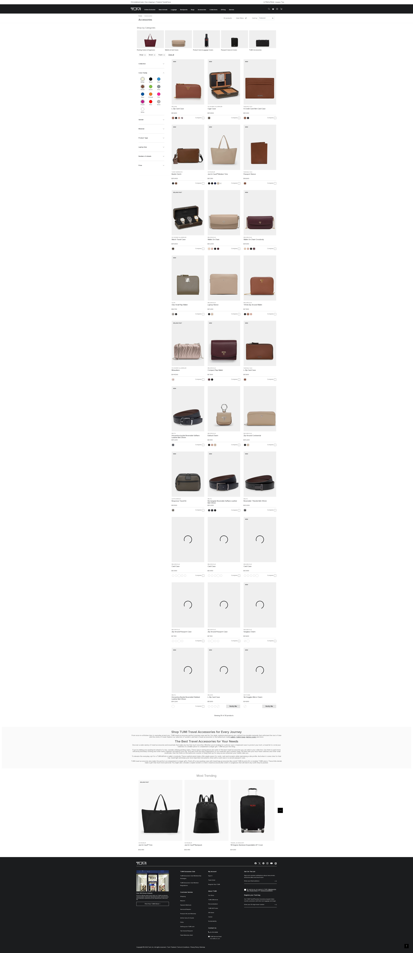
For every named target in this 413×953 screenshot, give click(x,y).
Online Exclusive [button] (149, 9)
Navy (142, 94)
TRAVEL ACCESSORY (237, 843)
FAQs (182, 922)
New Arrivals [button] (163, 9)
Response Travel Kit (179, 501)
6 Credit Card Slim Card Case (254, 109)
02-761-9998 (214, 932)
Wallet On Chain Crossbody (254, 239)
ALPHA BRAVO (176, 499)
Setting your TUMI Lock (187, 926)
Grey (158, 86)
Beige (141, 55)
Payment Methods (185, 905)
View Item (160, 835)
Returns (182, 900)
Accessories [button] (202, 9)
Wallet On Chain (213, 239)
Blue (158, 79)
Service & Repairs (185, 909)
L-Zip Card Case (178, 109)
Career (210, 917)
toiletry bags (240, 737)
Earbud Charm (213, 435)
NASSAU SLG (248, 106)
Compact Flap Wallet (215, 370)
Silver (158, 101)
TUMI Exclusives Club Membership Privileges (190, 877)
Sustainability (212, 921)
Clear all (171, 55)
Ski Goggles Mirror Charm (253, 697)
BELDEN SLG (212, 237)
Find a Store (270, 2)
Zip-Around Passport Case (181, 632)
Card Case (176, 566)
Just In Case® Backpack (193, 845)
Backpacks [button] (183, 9)
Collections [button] (213, 9)
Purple (161, 55)
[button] (151, 63)
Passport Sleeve (250, 174)
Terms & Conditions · (183, 947)
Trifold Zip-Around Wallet (253, 305)
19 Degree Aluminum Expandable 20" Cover (247, 845)
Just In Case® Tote (145, 845)
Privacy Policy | (194, 947)
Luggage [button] (174, 9)
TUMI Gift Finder (213, 908)
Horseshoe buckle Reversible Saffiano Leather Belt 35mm (186, 436)
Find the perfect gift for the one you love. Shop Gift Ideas (150, 2)
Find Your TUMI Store (152, 904)
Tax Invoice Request (186, 931)
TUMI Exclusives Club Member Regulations (189, 884)
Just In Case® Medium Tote (218, 174)
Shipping (183, 896)
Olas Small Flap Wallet (180, 305)
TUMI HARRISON (177, 172)
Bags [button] (192, 9)
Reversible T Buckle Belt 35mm (255, 501)
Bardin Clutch (176, 174)
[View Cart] (281, 9)
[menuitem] (150, 9)
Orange (150, 94)
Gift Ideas (211, 912)
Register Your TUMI (214, 884)
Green (150, 86)
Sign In (210, 876)
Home (140, 16)
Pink (158, 94)
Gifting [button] (223, 9)
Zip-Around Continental (252, 435)
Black (150, 79)
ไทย (282, 2)
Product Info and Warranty (188, 913)
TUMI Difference (213, 899)
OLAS (173, 302)
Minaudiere (176, 370)
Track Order (211, 880)
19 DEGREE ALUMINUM (215, 106)
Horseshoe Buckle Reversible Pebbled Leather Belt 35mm (186, 698)
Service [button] (231, 9)
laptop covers (251, 737)
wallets (233, 737)
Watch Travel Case (179, 239)
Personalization (213, 904)
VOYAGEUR (211, 172)
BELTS (174, 433)
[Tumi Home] (136, 9)
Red (150, 101)
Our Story (211, 895)
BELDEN (174, 106)
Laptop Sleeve (213, 305)
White (142, 109)
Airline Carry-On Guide (187, 918)
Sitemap (202, 947)
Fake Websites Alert (186, 935)
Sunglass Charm (249, 632)
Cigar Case (212, 109)
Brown (151, 55)
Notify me (233, 706)
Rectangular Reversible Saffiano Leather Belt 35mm (222, 502)
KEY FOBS (247, 695)
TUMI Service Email (216, 936)
